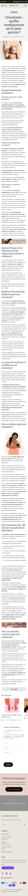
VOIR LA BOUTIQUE (14, 789)
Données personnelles (7, 852)
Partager (15, 689)
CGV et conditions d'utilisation (6, 838)
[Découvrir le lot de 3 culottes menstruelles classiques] (14, 241)
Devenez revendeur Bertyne (6, 848)
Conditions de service (18, 736)
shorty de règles (5, 414)
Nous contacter (5, 834)
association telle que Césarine (17, 597)
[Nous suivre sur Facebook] (3, 873)
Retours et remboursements (6, 843)
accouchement (14, 12)
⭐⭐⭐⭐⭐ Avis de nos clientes (17, 1)
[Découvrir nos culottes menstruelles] (14, 625)
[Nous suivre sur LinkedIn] (10, 873)
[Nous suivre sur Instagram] (7, 873)
